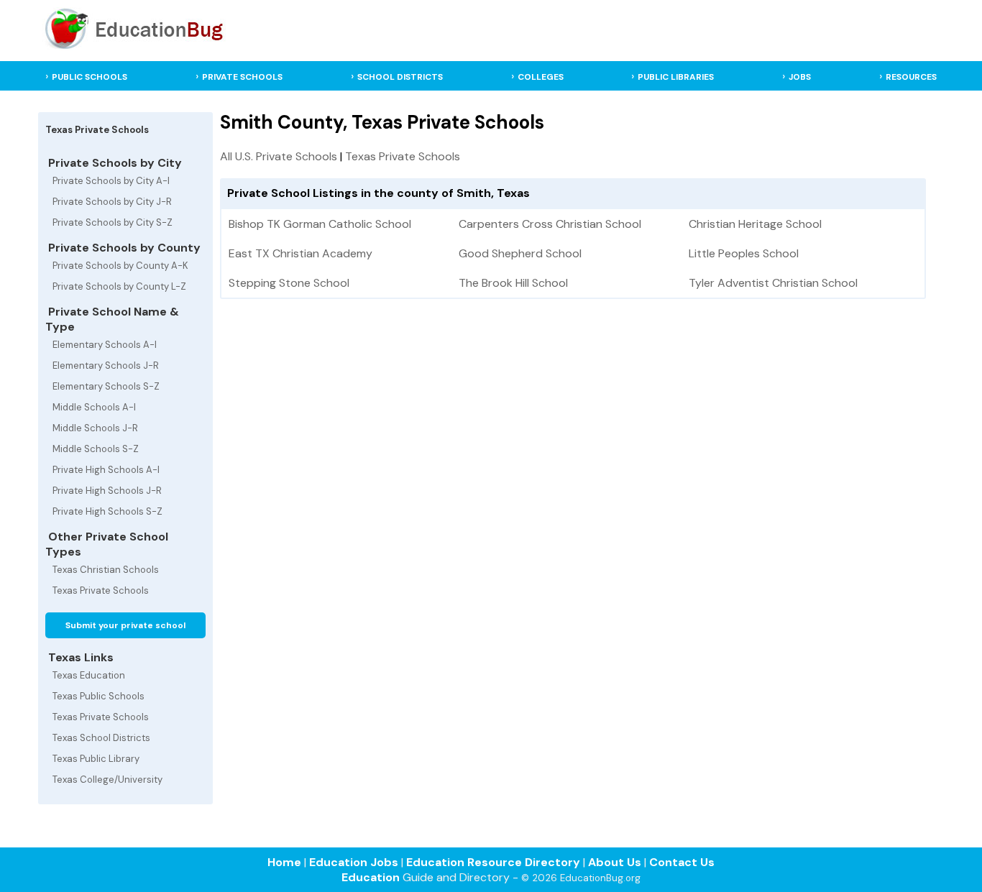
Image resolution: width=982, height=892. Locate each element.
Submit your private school (125, 625)
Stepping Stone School (289, 282)
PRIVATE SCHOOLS (242, 77)
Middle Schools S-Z (95, 449)
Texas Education (88, 675)
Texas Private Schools (100, 590)
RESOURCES (911, 77)
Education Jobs (353, 862)
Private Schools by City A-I (111, 181)
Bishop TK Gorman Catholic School (320, 223)
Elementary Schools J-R (105, 365)
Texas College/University (107, 779)
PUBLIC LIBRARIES (676, 77)
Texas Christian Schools (105, 570)
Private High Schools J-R (107, 490)
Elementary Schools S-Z (106, 386)
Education (370, 877)
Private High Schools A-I (106, 470)
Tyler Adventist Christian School (773, 282)
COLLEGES (541, 77)
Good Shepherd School (520, 253)
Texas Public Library (95, 759)
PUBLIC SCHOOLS (89, 77)
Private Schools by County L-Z (119, 286)
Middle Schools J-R (95, 428)
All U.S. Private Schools (278, 156)
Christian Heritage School (755, 223)
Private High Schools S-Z (107, 511)
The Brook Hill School (513, 282)
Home (284, 862)
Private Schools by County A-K (120, 265)
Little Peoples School (744, 253)
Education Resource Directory (493, 862)
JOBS (800, 77)
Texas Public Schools (98, 696)
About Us (614, 862)
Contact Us (682, 862)
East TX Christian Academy (300, 253)
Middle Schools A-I (94, 407)
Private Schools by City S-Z (112, 222)
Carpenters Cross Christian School (550, 223)
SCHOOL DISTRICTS (400, 77)
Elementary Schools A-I (104, 345)
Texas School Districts (101, 738)
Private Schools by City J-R (112, 202)
